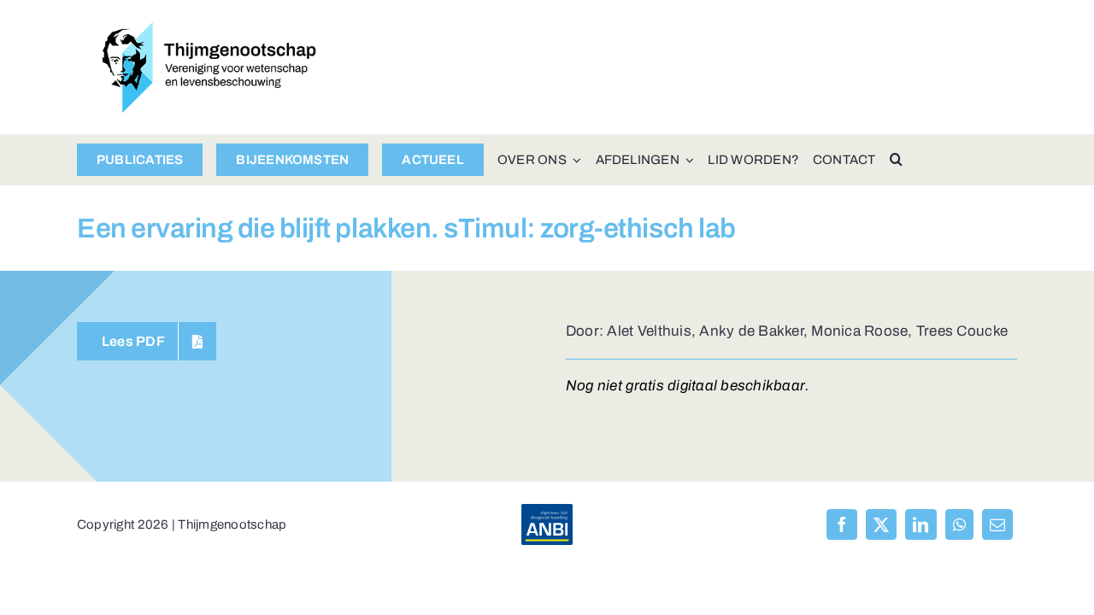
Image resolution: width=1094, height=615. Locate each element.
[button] (896, 159)
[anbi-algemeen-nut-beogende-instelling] (547, 511)
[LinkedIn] (920, 524)
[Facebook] (842, 524)
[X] (881, 524)
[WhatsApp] (959, 524)
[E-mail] (997, 524)
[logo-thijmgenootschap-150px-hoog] (209, 29)
